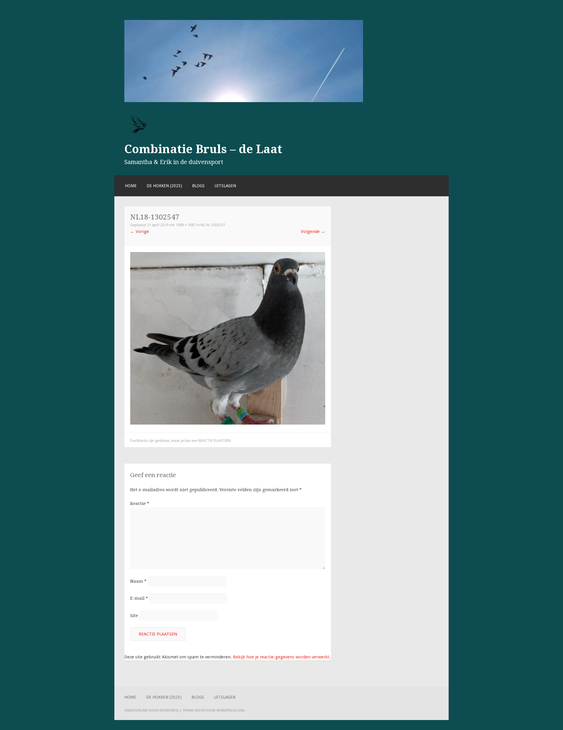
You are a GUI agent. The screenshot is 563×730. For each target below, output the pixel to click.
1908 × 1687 (186, 225)
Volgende (313, 231)
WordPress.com (230, 710)
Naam (138, 581)
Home (131, 185)
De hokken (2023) (164, 185)
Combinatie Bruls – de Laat (203, 149)
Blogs (198, 185)
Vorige (139, 231)
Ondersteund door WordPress (151, 710)
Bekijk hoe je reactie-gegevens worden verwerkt (281, 657)
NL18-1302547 (213, 225)
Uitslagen (225, 185)
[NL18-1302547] (227, 423)
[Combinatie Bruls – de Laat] (243, 100)
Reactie (139, 503)
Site (134, 615)
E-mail (139, 598)
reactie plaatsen (214, 440)
